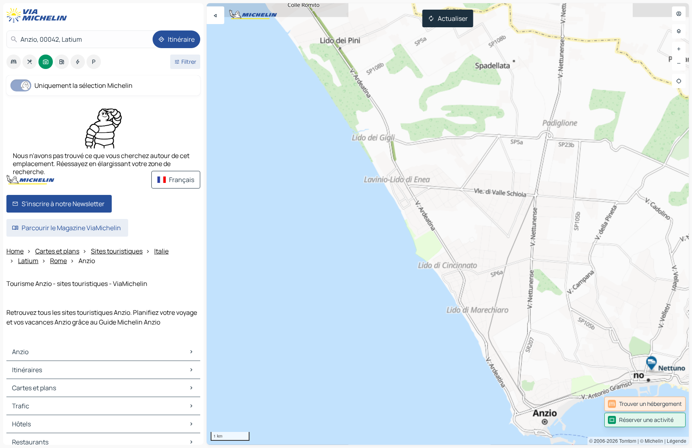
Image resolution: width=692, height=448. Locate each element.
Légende (676, 440)
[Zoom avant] (679, 49)
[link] (645, 404)
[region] (448, 224)
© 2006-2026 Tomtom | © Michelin (626, 440)
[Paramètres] (679, 31)
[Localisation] (679, 81)
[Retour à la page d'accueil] (38, 15)
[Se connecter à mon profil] (679, 13)
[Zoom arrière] (679, 63)
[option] (13, 62)
